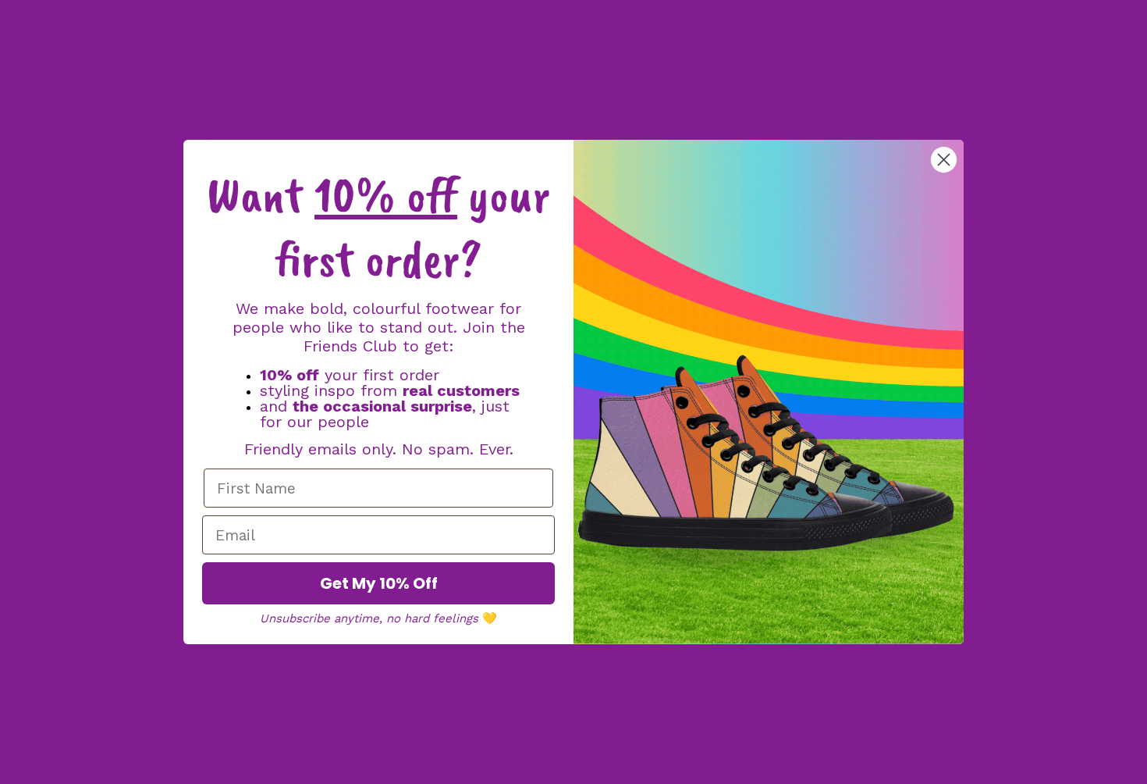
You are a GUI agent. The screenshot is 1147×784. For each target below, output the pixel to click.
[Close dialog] (943, 159)
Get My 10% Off (379, 583)
